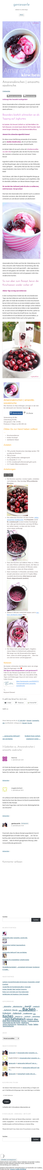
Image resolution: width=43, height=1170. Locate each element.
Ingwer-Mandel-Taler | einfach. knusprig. (15, 989)
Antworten (6, 780)
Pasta (30, 1024)
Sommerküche (8, 1026)
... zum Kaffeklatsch (14, 1018)
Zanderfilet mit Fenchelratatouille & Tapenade (17, 987)
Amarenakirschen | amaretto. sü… (28, 1052)
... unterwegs (35, 1016)
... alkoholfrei (7, 1006)
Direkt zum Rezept (15, 96)
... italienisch (17, 1013)
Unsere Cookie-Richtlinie (18, 1169)
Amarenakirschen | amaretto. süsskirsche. (15, 937)
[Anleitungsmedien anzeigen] (6, 475)
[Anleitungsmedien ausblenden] (10, 475)
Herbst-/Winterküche (9, 1024)
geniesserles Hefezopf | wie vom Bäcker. (15, 952)
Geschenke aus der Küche (11, 1023)
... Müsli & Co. (18, 1016)
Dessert (29, 720)
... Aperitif (27, 1006)
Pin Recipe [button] (29, 413)
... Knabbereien (27, 1013)
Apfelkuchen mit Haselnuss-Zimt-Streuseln (15, 994)
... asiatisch (36, 1006)
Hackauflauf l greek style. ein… (27, 1073)
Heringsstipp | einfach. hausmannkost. (14, 945)
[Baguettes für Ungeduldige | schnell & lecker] (5, 957)
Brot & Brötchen (13, 1021)
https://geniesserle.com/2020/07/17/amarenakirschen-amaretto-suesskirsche (27, 683)
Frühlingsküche (33, 1021)
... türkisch (26, 1016)
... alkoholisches (17, 1006)
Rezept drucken (30, 96)
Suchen (5, 916)
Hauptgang (25, 1023)
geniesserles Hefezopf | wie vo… (27, 1063)
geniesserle (21, 4)
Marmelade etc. (22, 1024)
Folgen (6, 1101)
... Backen (27, 1009)
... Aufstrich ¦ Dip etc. (10, 1010)
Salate (35, 1024)
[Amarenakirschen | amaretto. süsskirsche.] (5, 935)
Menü (21, 14)
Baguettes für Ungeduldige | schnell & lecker (16, 959)
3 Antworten (6, 91)
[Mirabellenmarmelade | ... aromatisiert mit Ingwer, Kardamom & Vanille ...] (5, 964)
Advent (29, 1019)
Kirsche (30, 723)
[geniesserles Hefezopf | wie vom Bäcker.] (5, 950)
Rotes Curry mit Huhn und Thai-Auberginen (16, 991)
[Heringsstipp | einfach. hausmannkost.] (5, 942)
